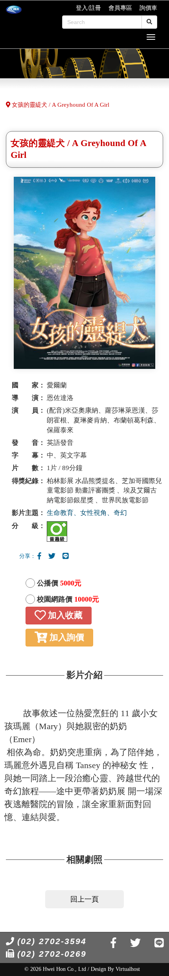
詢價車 (148, 8)
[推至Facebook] (39, 556)
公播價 (59, 583)
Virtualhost (128, 969)
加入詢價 (65, 637)
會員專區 (120, 8)
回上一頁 (84, 899)
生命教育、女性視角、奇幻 (87, 513)
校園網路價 (68, 599)
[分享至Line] (65, 556)
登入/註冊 (88, 8)
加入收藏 (64, 615)
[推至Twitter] (51, 556)
